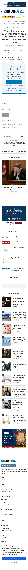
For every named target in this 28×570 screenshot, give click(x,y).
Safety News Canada (6, 530)
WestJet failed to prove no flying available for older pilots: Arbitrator (19, 339)
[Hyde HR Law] (14, 16)
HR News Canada (5, 528)
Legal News (3, 484)
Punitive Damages (7, 127)
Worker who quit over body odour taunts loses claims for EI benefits (18, 327)
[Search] (26, 11)
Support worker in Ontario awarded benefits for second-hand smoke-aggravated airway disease (18, 302)
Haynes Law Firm (16, 258)
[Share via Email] (22, 136)
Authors (4, 499)
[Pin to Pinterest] (21, 136)
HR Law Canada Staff (5, 504)
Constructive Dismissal (6, 496)
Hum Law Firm (15, 242)
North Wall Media (5, 537)
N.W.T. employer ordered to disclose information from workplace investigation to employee (18, 405)
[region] (14, 556)
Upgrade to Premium (16, 90)
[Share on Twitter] (19, 136)
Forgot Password (6, 120)
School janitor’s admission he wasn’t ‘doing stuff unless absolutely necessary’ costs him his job (18, 353)
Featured (10, 21)
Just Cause (3, 493)
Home (3, 21)
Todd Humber (4, 507)
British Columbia (7, 124)
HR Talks (3, 535)
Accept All (14, 558)
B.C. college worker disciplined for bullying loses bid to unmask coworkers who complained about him (19, 391)
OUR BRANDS (4, 525)
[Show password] (24, 106)
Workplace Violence (7, 129)
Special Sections (6, 509)
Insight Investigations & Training (18, 248)
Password (4, 103)
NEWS (2, 477)
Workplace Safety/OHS (6, 489)
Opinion (3, 512)
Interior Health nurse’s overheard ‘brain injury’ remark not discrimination (19, 365)
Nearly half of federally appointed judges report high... (14, 188)
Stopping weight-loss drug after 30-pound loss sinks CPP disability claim (18, 378)
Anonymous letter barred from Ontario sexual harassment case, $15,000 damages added (19, 419)
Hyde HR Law (15, 237)
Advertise (4, 520)
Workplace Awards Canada (7, 533)
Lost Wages (21, 124)
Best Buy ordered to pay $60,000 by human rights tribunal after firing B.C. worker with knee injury (19, 315)
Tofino (15, 127)
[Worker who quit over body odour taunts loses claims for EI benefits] (6, 329)
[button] (3, 177)
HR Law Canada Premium (6, 514)
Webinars (3, 517)
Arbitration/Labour (5, 481)
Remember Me (7, 110)
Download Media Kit (5, 523)
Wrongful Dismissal (5, 486)
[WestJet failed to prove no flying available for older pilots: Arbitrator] (6, 341)
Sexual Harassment (5, 491)
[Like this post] (16, 136)
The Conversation (5, 502)
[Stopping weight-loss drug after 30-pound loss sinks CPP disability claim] (6, 379)
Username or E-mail (7, 97)
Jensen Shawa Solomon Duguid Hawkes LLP (18, 269)
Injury (14, 124)
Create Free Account (14, 82)
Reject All (14, 566)
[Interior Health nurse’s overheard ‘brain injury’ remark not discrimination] (6, 366)
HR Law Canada (10, 45)
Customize (14, 562)
